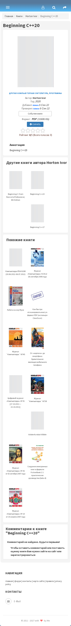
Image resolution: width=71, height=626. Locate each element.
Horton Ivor (31, 16)
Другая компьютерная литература (28, 93)
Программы (55, 93)
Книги (19, 16)
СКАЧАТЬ (36, 124)
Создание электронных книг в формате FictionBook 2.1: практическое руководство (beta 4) (37, 472)
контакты (27, 581)
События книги (35, 113)
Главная (9, 16)
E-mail (17, 601)
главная (9, 581)
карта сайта (38, 581)
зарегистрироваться (23, 554)
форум (17, 581)
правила (50, 581)
